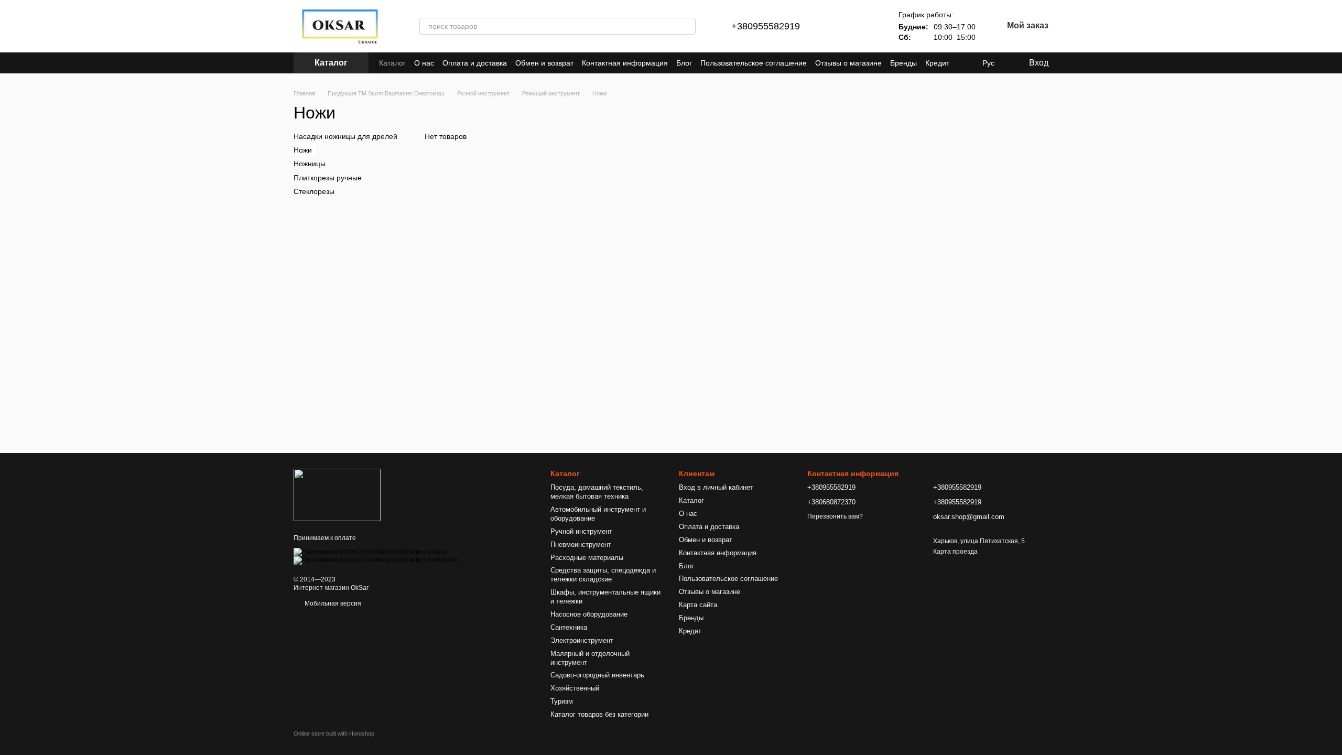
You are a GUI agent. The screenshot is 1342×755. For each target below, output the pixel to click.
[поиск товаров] (687, 26)
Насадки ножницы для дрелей (345, 136)
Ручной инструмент (581, 531)
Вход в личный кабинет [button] (716, 487)
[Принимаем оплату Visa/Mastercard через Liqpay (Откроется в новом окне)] (370, 551)
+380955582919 (765, 26)
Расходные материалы (586, 558)
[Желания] (867, 26)
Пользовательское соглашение (753, 63)
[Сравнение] (839, 26)
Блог (684, 63)
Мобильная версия (332, 603)
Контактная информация (625, 63)
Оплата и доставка (474, 63)
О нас (424, 63)
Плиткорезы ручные (328, 177)
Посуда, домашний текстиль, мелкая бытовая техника (596, 491)
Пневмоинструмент (580, 544)
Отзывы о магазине (848, 63)
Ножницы (310, 163)
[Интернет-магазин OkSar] (337, 494)
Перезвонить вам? (835, 516)
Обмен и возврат (544, 63)
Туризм (561, 701)
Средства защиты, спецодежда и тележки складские (603, 574)
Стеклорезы (314, 191)
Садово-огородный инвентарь (597, 675)
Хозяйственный (574, 688)
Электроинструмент (581, 640)
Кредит (937, 63)
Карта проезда (955, 551)
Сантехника (568, 627)
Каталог (392, 63)
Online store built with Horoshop (334, 733)
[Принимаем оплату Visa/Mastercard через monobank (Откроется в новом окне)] (376, 560)
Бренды (903, 63)
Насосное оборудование (588, 614)
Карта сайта (698, 605)
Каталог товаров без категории (599, 714)
